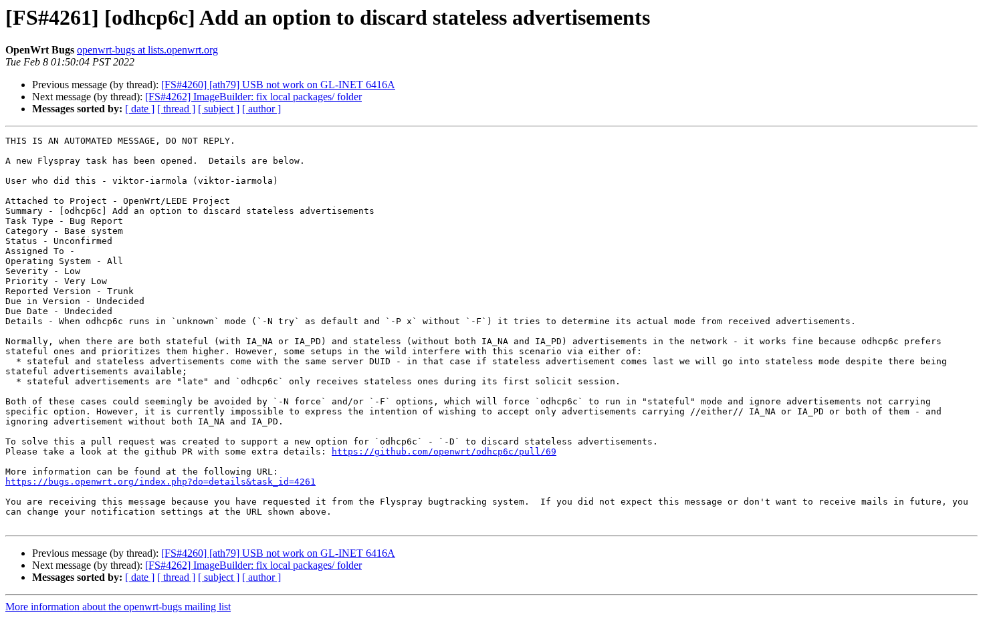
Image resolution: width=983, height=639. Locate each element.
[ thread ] (176, 108)
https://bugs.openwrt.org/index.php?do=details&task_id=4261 (160, 482)
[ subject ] (218, 108)
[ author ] (261, 108)
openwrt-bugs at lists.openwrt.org (147, 49)
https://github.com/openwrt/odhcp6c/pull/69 (444, 451)
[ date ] (139, 108)
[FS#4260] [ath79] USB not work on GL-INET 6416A (278, 84)
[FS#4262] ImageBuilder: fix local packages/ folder (253, 96)
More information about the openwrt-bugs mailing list (118, 606)
